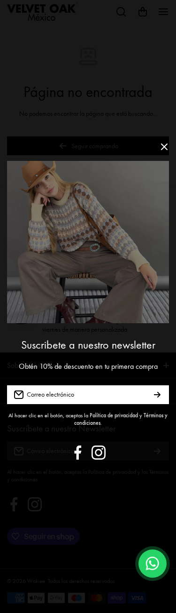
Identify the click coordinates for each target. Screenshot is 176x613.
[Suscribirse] (157, 394)
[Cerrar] (164, 150)
